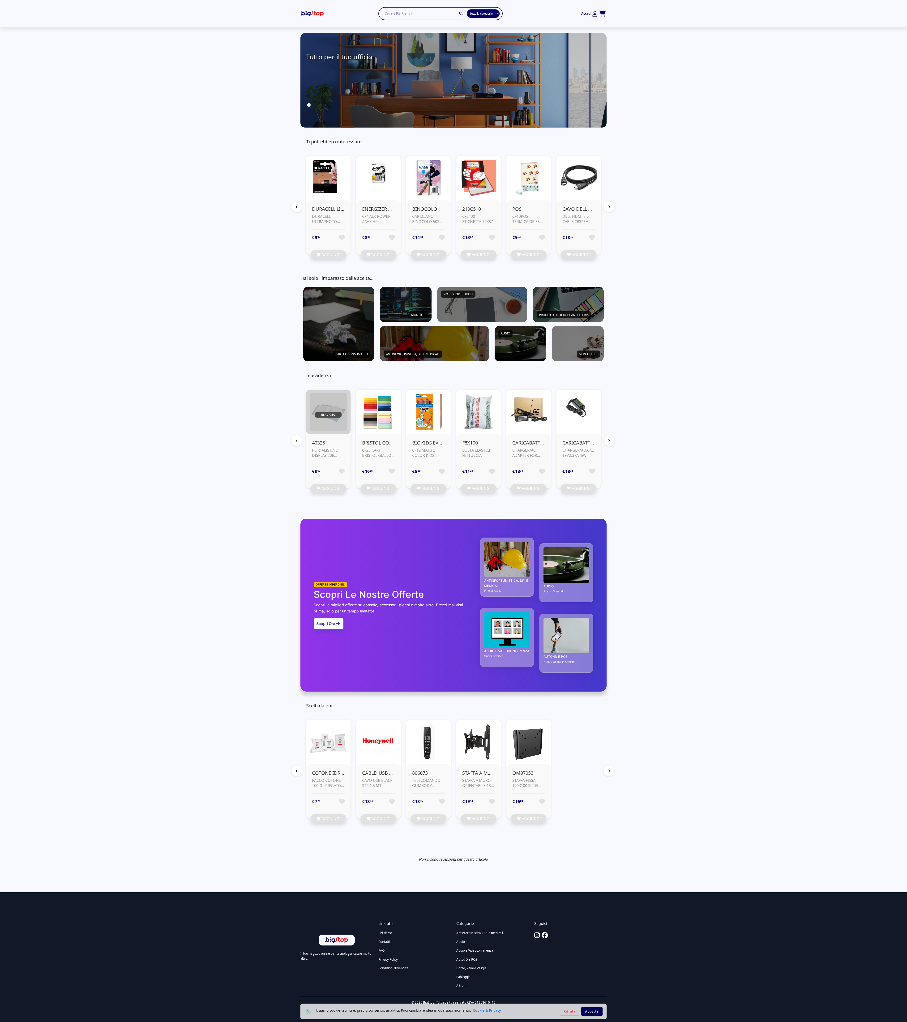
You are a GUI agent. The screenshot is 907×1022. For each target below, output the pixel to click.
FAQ (381, 950)
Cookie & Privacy (487, 1010)
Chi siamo (385, 933)
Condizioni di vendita (393, 968)
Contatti (384, 942)
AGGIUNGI (330, 254)
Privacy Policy (388, 959)
